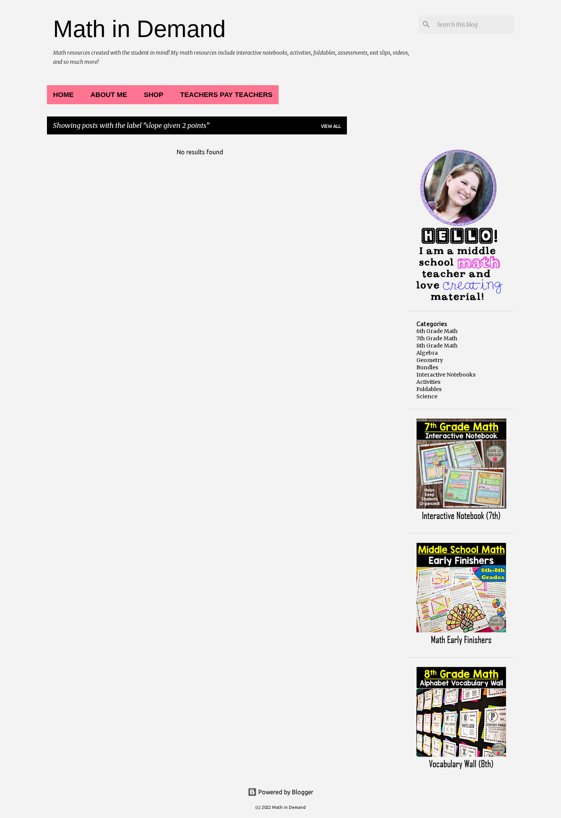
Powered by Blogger (285, 792)
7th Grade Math (436, 338)
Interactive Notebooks (446, 374)
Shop (153, 95)
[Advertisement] (377, 255)
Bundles (427, 367)
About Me (108, 95)
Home (63, 95)
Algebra (427, 352)
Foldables (429, 389)
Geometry (429, 360)
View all (331, 126)
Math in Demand (139, 29)
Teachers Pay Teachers (226, 95)
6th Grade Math (437, 331)
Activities (428, 381)
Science (426, 396)
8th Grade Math (437, 345)
